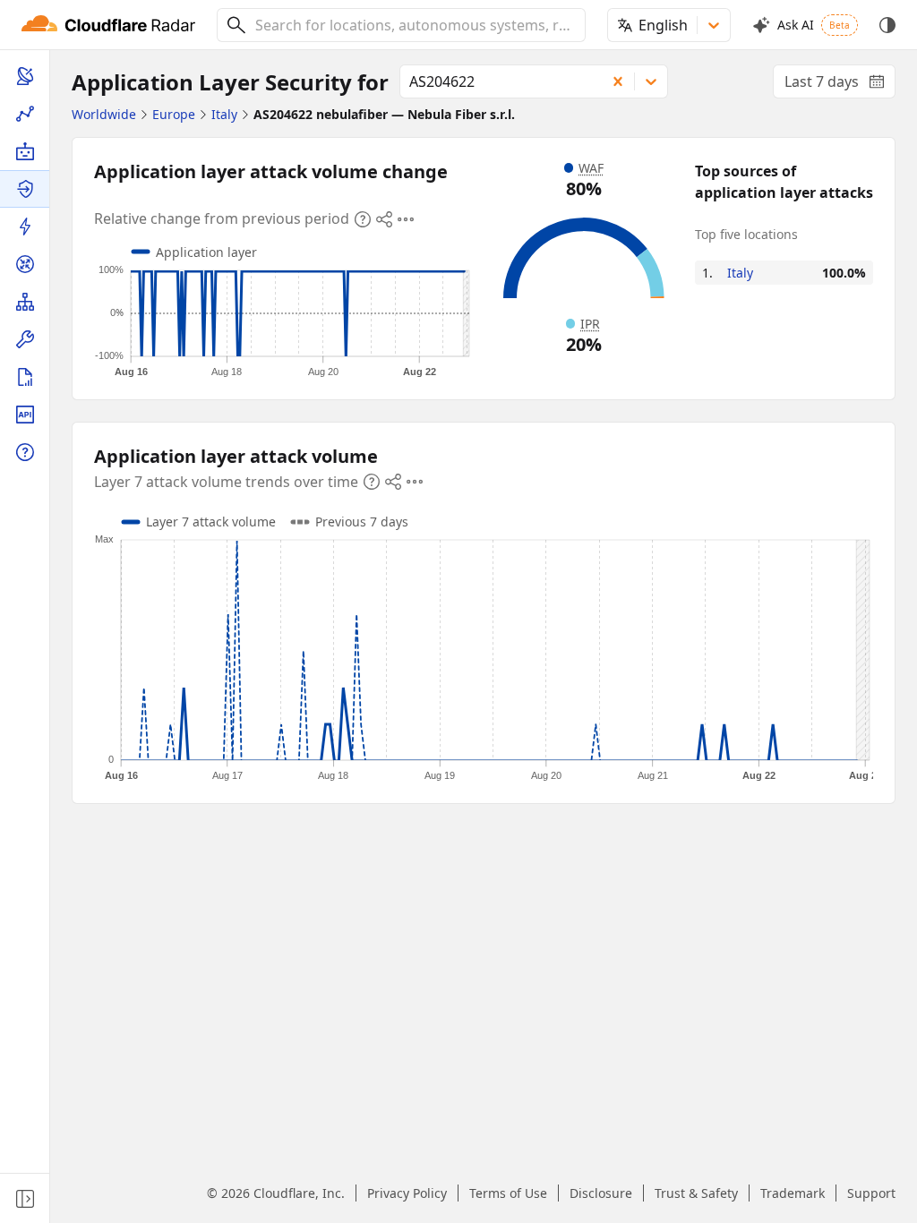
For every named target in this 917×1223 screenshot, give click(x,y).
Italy (740, 272)
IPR (590, 323)
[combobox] (413, 25)
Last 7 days (840, 85)
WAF (591, 167)
